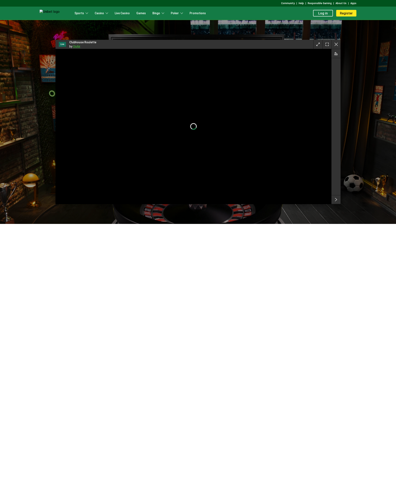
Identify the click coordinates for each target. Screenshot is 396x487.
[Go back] (336, 44)
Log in (323, 13)
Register (346, 13)
